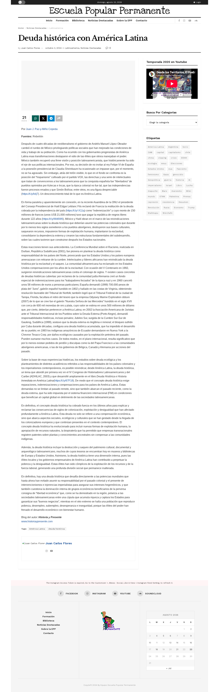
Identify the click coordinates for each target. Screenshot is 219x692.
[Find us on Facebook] (179, 21)
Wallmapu (153, 213)
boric (185, 147)
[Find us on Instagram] (184, 21)
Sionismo (179, 208)
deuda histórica (56, 529)
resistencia (168, 202)
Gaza (166, 175)
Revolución (153, 208)
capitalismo (174, 152)
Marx (164, 191)
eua (170, 169)
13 (170, 642)
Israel (169, 185)
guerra (167, 180)
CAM (150, 152)
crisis (174, 158)
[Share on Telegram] (51, 118)
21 (177, 649)
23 (191, 649)
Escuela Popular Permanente (109, 11)
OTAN (162, 197)
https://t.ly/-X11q (75, 210)
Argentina (173, 147)
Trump (191, 208)
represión (153, 202)
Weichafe (168, 213)
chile (187, 152)
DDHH (184, 158)
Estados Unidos (156, 169)
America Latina (156, 147)
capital (160, 152)
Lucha (189, 185)
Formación (62, 20)
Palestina (174, 197)
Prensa (186, 197)
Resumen (183, 202)
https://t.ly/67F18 (64, 380)
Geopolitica (154, 180)
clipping (162, 158)
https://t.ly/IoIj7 (30, 193)
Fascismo (182, 169)
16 (191, 642)
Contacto (141, 20)
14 (177, 642)
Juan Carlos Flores (30, 48)
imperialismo (155, 185)
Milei (188, 191)
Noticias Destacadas (100, 20)
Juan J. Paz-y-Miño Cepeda (42, 129)
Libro (179, 185)
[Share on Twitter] (43, 118)
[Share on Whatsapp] (35, 118)
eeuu (163, 163)
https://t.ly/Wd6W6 (53, 219)
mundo (151, 197)
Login (198, 2)
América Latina (37, 529)
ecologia (152, 163)
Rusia (166, 208)
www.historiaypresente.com (37, 521)
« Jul (168, 668)
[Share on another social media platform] (59, 118)
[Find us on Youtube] (190, 21)
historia (180, 180)
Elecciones (176, 163)
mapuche (153, 191)
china (151, 158)
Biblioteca (78, 20)
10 (150, 642)
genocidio (178, 175)
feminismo (153, 175)
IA (189, 180)
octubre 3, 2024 (53, 48)
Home (21, 28)
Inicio (49, 20)
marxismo (177, 191)
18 (157, 649)
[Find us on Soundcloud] (196, 21)
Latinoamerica (56, 28)
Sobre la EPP (124, 20)
